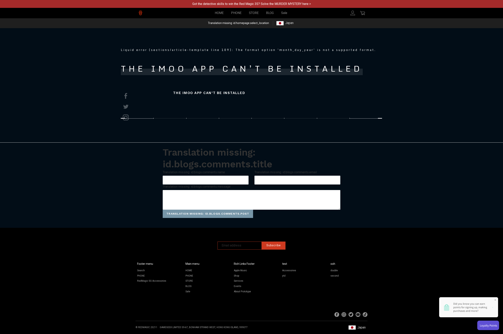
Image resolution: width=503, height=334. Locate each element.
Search (141, 270)
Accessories (289, 270)
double (334, 270)
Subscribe (273, 245)
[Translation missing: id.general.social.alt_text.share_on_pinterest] (126, 117)
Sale (284, 13)
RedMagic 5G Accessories (151, 281)
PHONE (236, 13)
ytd (283, 275)
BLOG (270, 13)
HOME (219, 13)
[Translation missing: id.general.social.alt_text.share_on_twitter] (126, 107)
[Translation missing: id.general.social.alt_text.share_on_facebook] (126, 96)
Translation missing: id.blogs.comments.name (194, 172)
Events (237, 286)
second (334, 275)
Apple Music (240, 270)
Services (238, 281)
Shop (236, 275)
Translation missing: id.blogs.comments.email (285, 172)
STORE (254, 13)
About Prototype (242, 291)
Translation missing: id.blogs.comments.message (196, 186)
